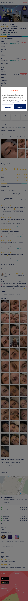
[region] (14, 99)
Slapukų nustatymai (8, 106)
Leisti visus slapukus (20, 106)
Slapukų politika (16, 101)
